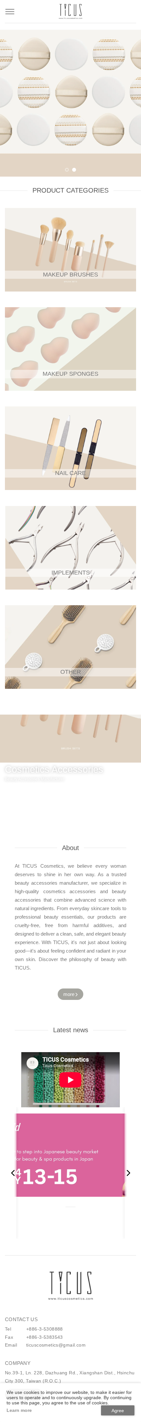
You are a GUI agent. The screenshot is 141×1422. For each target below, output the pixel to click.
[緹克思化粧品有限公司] (70, 1286)
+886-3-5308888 (44, 1329)
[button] (67, 170)
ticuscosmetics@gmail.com (56, 1345)
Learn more (19, 1410)
